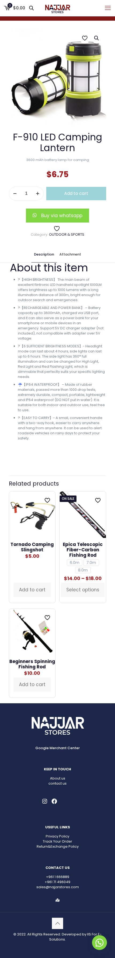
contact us (57, 783)
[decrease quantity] (15, 193)
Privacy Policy (57, 836)
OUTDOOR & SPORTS (66, 234)
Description (44, 254)
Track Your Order (57, 841)
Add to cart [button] (32, 590)
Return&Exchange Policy (58, 846)
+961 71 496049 (57, 881)
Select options (82, 590)
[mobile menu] (107, 8)
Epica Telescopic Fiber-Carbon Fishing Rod (83, 549)
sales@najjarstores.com (57, 887)
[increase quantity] (37, 193)
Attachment (70, 254)
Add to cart (76, 193)
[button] (96, 38)
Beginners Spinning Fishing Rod (32, 664)
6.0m (74, 562)
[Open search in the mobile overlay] (31, 8)
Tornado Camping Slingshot (32, 547)
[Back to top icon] (57, 923)
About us (57, 778)
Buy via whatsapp (61, 215)
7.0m (91, 562)
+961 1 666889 (57, 876)
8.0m (83, 570)
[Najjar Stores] (57, 8)
